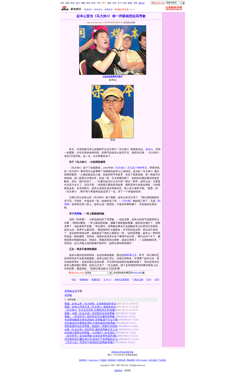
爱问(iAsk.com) (76, 273)
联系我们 (112, 360)
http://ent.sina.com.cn (95, 22)
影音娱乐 (98, 9)
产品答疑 (162, 360)
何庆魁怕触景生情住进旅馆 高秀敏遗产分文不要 (91, 319)
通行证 (142, 3)
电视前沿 (108, 9)
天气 (120, 3)
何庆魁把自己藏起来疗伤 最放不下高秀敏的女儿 (91, 339)
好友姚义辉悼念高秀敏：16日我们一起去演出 (89, 332)
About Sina (93, 360)
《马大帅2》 (120, 167)
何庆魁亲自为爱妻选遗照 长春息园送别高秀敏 (89, 323)
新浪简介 (83, 360)
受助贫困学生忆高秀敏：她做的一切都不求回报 (90, 326)
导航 (135, 3)
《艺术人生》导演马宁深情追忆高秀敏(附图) (89, 342)
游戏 (109, 3)
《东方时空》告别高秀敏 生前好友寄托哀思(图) (90, 336)
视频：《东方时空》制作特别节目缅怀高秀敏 (89, 316)
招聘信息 (122, 360)
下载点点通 (138, 279)
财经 (88, 3)
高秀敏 (78, 213)
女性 (114, 3)
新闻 (68, 3)
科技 (94, 3)
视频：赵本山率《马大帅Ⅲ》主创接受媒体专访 (90, 303)
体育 (73, 3)
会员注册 (153, 360)
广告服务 (103, 360)
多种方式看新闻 (122, 279)
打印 (149, 279)
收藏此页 (96, 279)
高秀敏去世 (70, 291)
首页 (62, 3)
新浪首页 (88, 9)
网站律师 (131, 360)
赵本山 (149, 149)
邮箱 (130, 3)
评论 (74, 279)
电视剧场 (84, 279)
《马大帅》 (126, 201)
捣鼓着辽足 (130, 255)
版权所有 (118, 370)
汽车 (99, 3)
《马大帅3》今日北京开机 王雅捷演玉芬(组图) (90, 310)
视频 (83, 3)
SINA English (141, 360)
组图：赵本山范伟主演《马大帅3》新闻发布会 (90, 307)
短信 (125, 3)
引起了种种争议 (138, 167)
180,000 (138, 272)
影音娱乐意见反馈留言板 (123, 352)
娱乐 (78, 3)
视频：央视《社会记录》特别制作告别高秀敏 (89, 313)
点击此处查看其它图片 (113, 76)
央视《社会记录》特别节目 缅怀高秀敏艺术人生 (91, 329)
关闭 (157, 279)
